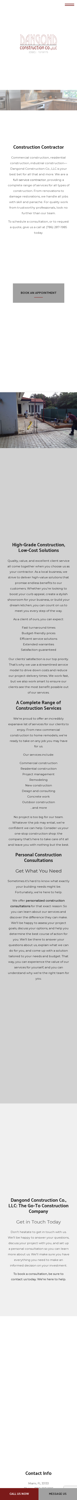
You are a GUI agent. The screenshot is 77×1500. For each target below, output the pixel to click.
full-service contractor (29, 180)
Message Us (58, 1493)
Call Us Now (19, 1493)
